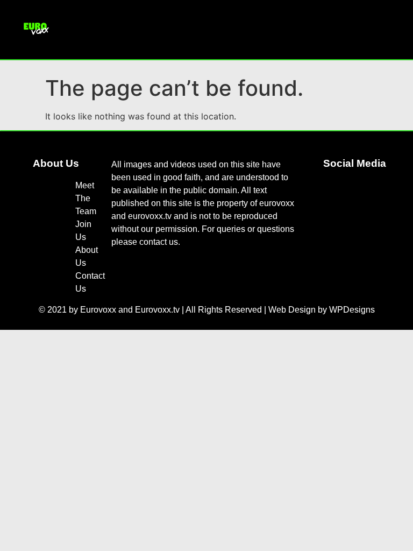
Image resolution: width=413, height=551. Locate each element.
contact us (158, 241)
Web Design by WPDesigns (321, 309)
